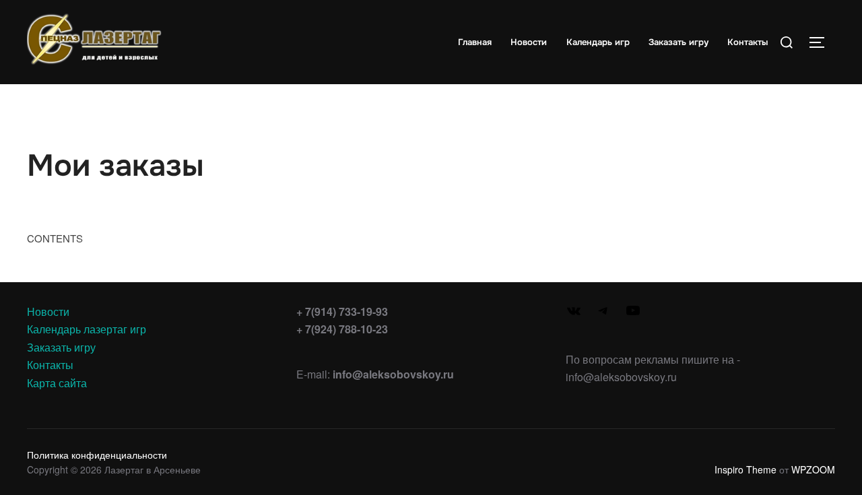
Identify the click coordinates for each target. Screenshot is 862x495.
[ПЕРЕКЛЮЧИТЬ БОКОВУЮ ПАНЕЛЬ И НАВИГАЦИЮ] (821, 42)
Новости (528, 42)
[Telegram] (603, 314)
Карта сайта (57, 383)
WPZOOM (813, 469)
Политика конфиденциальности (97, 454)
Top (830, 463)
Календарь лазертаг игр (86, 329)
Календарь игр (598, 42)
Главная (475, 42)
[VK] (574, 315)
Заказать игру (678, 42)
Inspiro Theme (745, 469)
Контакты (747, 42)
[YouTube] (633, 314)
